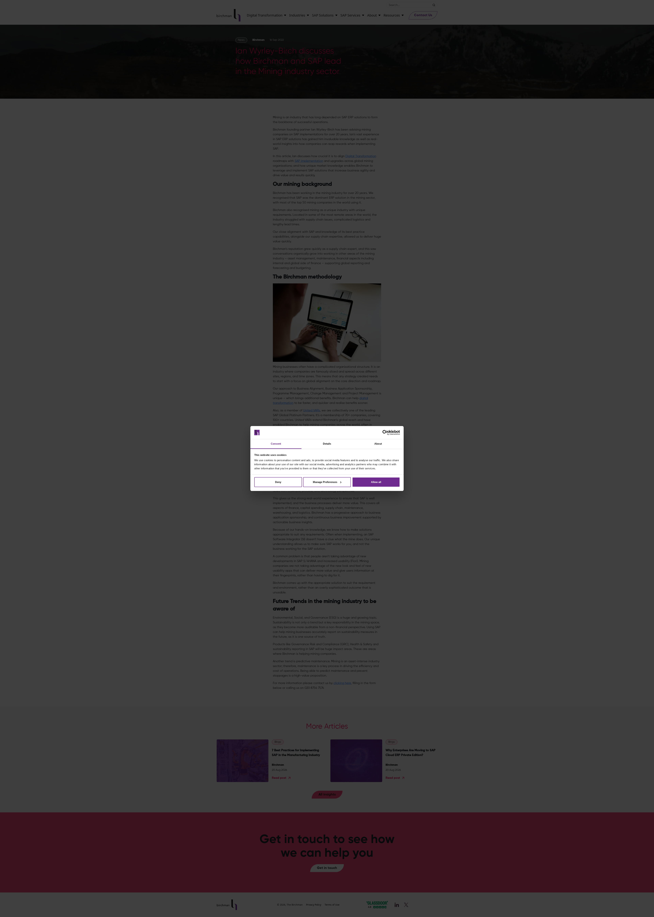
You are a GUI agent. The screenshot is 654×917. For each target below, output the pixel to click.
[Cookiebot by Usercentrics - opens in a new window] (385, 432)
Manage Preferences (325, 482)
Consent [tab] (276, 443)
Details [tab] (327, 443)
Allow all (376, 482)
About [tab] (378, 443)
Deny (278, 482)
